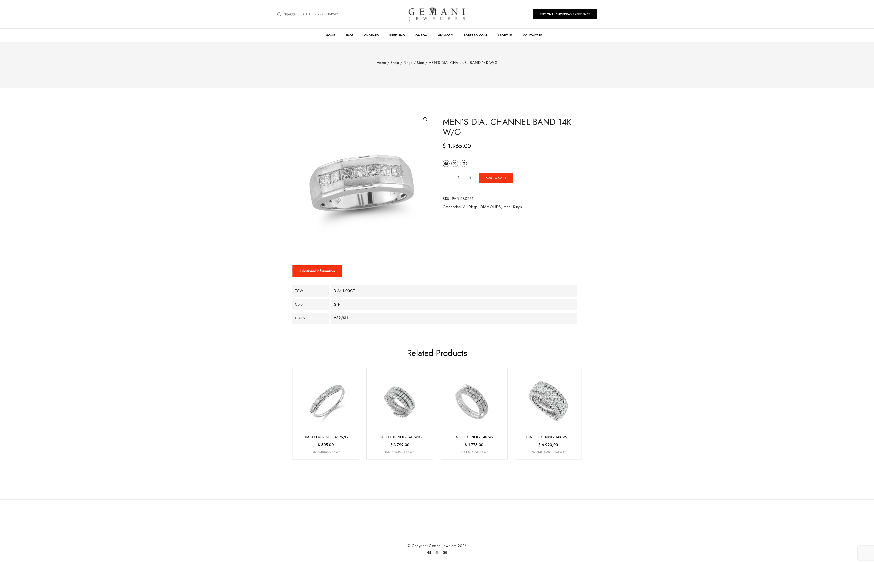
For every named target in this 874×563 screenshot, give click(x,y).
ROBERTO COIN (475, 35)
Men (507, 207)
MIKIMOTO (445, 35)
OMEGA (421, 35)
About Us (505, 35)
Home (330, 35)
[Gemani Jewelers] (437, 14)
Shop (350, 35)
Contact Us (533, 35)
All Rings (470, 207)
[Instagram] (444, 552)
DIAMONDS (490, 207)
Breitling (397, 35)
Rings (517, 207)
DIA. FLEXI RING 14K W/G (325, 437)
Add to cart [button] (325, 459)
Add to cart (496, 178)
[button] (425, 119)
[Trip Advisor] (437, 552)
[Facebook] (429, 552)
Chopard (371, 35)
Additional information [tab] (317, 271)
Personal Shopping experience (565, 14)
